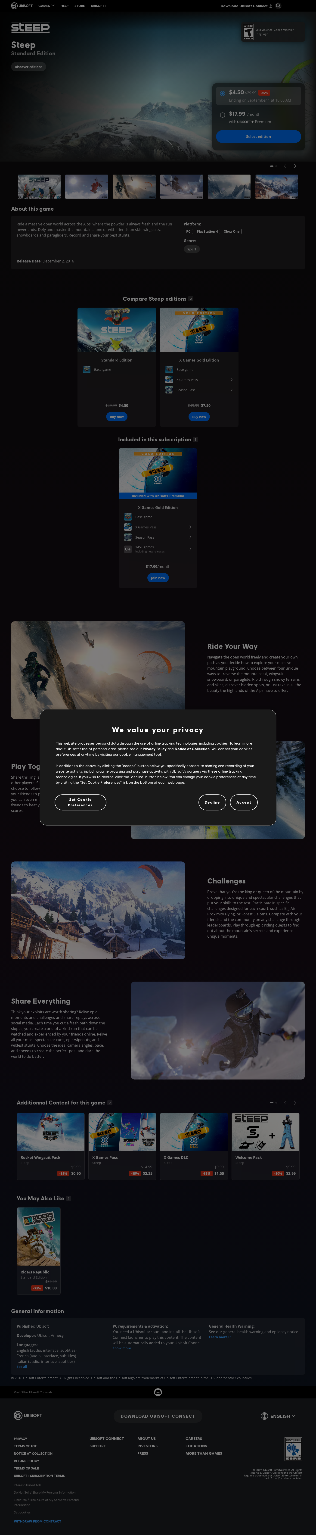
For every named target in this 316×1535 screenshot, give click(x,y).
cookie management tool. (140, 754)
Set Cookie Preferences (80, 802)
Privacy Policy (155, 748)
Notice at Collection (192, 748)
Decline (212, 802)
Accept (243, 802)
